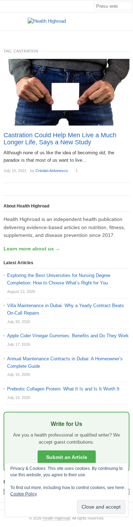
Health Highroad (56, 518)
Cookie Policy (23, 494)
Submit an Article (66, 457)
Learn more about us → (32, 248)
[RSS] (129, 36)
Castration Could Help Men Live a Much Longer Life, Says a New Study (60, 139)
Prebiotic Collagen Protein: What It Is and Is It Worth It (63, 389)
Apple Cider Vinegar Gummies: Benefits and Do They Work (68, 335)
